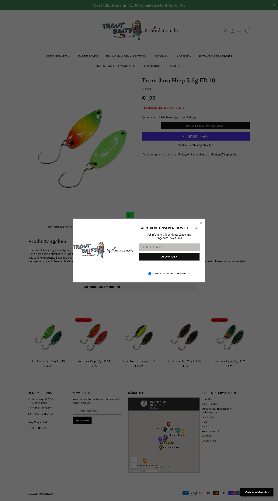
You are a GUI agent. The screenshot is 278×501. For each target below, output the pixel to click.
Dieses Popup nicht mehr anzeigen (171, 273)
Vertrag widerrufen (257, 492)
